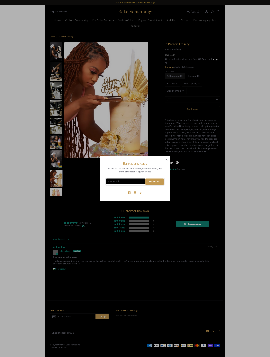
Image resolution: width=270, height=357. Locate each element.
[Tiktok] (140, 192)
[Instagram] (135, 192)
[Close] (167, 159)
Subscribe (154, 181)
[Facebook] (129, 192)
